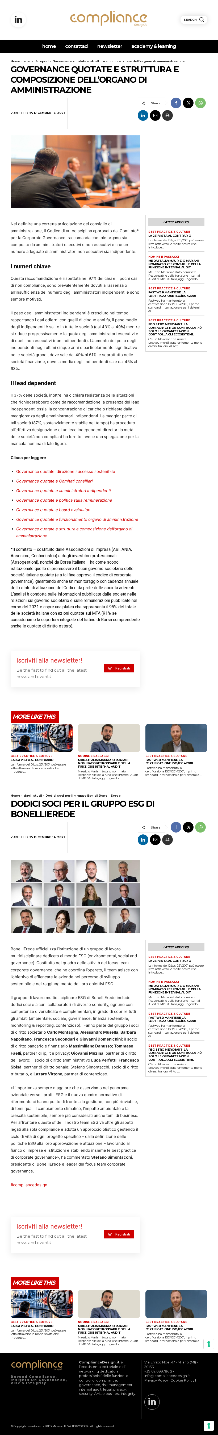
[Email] (155, 115)
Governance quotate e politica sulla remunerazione (64, 500)
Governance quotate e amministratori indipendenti (63, 490)
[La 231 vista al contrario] (42, 738)
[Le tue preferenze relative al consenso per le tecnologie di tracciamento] (209, 1426)
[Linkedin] (18, 20)
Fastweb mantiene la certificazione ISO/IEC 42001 (172, 294)
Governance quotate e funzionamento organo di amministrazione (77, 519)
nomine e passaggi (163, 257)
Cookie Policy (182, 1380)
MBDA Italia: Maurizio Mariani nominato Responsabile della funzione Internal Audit (174, 264)
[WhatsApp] (200, 103)
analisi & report (36, 61)
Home (15, 61)
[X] (188, 103)
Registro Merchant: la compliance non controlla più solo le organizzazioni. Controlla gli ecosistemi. (175, 329)
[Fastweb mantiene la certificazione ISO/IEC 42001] (176, 738)
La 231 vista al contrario (169, 236)
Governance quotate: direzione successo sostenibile (65, 471)
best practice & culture (169, 232)
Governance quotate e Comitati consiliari (54, 481)
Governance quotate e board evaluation (53, 509)
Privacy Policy (156, 1380)
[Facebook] (176, 103)
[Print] (167, 115)
